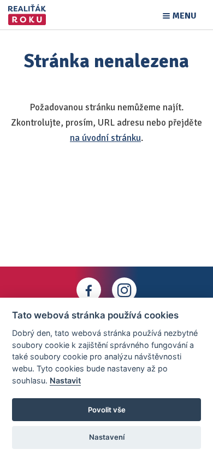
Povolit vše (107, 409)
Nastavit (65, 380)
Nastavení (107, 437)
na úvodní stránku (105, 138)
